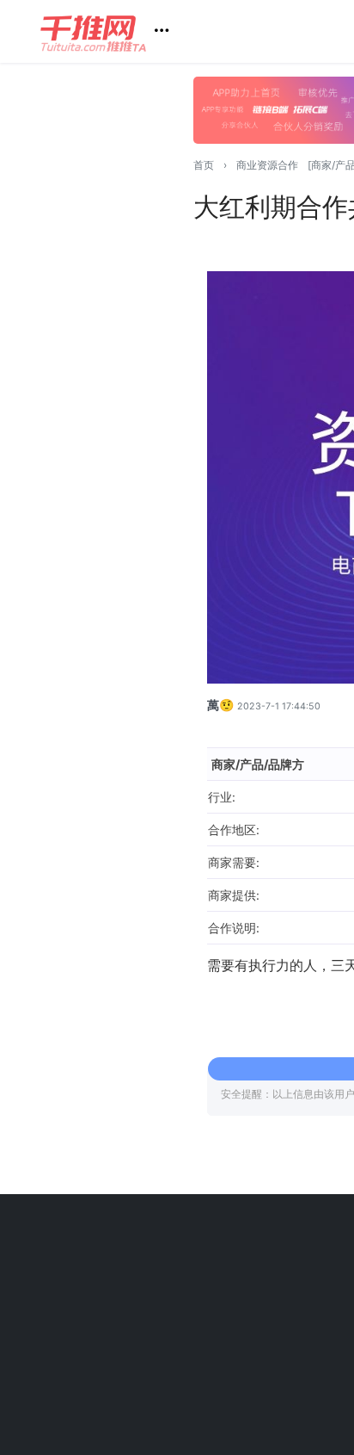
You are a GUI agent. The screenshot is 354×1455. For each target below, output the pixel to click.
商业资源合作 (267, 164)
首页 (203, 164)
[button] (111, 31)
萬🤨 (220, 704)
